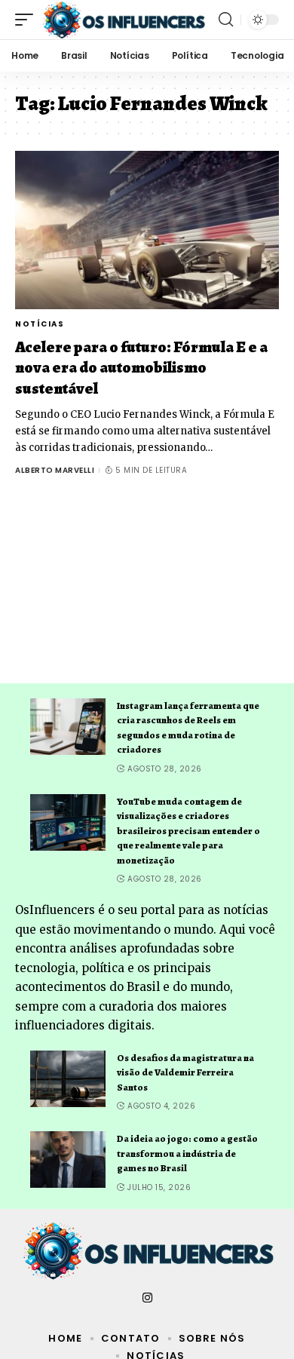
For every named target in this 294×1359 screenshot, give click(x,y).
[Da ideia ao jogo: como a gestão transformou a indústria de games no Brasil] (68, 1159)
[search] (226, 20)
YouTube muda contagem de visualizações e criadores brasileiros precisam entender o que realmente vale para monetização (188, 831)
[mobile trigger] (28, 19)
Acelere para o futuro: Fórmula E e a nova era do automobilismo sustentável (141, 367)
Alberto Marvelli (54, 470)
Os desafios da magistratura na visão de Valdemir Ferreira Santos (185, 1072)
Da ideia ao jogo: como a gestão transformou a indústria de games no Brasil (187, 1153)
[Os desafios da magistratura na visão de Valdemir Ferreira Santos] (68, 1079)
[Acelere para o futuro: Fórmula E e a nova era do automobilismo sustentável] (147, 230)
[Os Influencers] (123, 19)
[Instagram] (147, 1298)
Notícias (39, 324)
